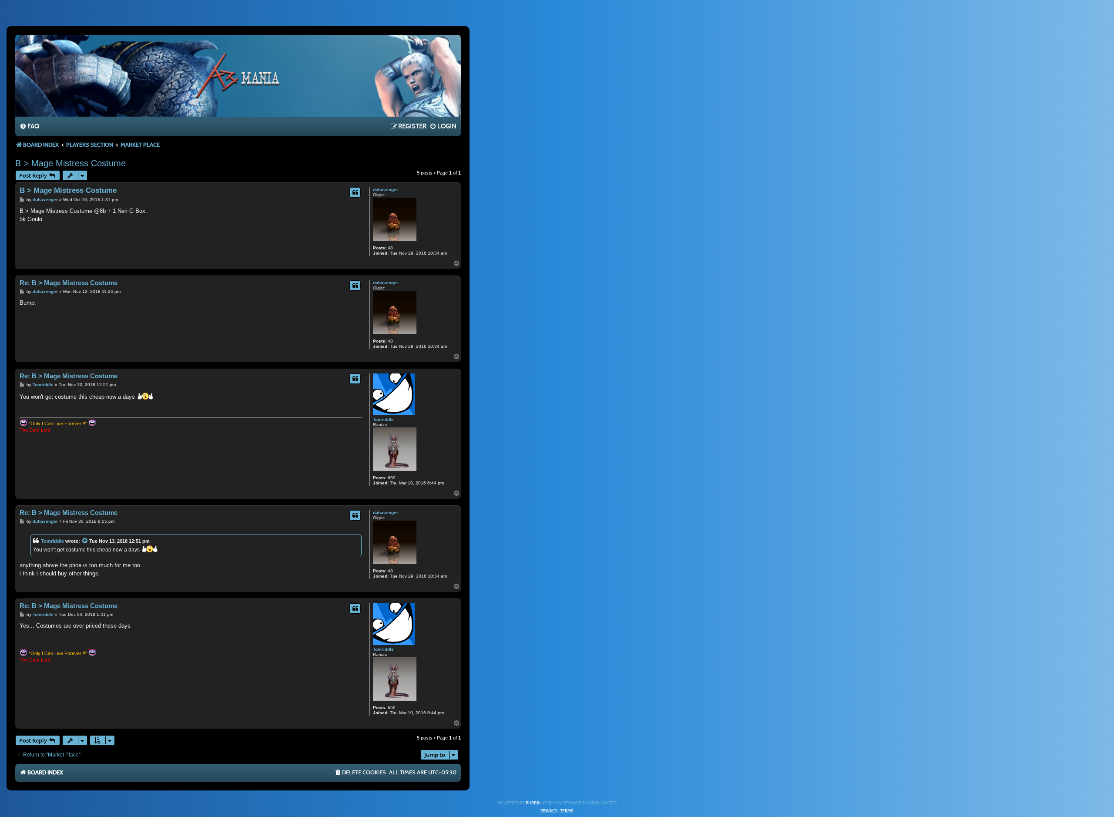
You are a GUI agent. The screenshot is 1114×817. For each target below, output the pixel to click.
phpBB (532, 803)
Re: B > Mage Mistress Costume (68, 282)
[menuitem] (29, 126)
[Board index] (238, 75)
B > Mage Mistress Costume (70, 163)
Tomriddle (383, 419)
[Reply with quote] (355, 192)
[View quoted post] (85, 541)
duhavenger (385, 189)
